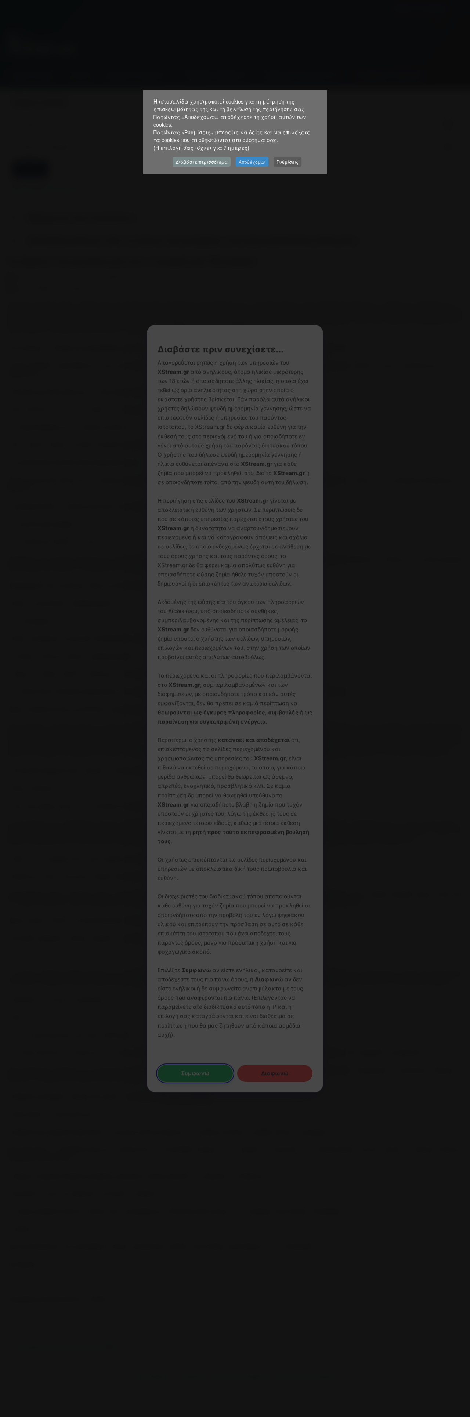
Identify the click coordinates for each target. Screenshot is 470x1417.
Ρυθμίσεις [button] (287, 162)
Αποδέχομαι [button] (252, 162)
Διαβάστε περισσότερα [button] (202, 162)
